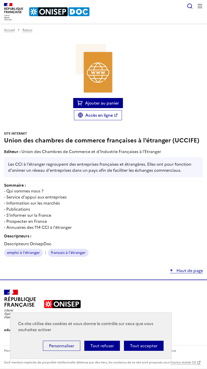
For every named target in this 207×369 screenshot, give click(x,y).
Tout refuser (102, 346)
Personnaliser (61, 346)
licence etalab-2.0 (183, 362)
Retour (27, 30)
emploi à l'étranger (23, 252)
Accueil (9, 30)
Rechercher (190, 6)
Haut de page (189, 270)
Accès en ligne (99, 115)
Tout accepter (144, 346)
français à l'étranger (68, 252)
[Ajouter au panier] (81, 103)
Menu (200, 6)
